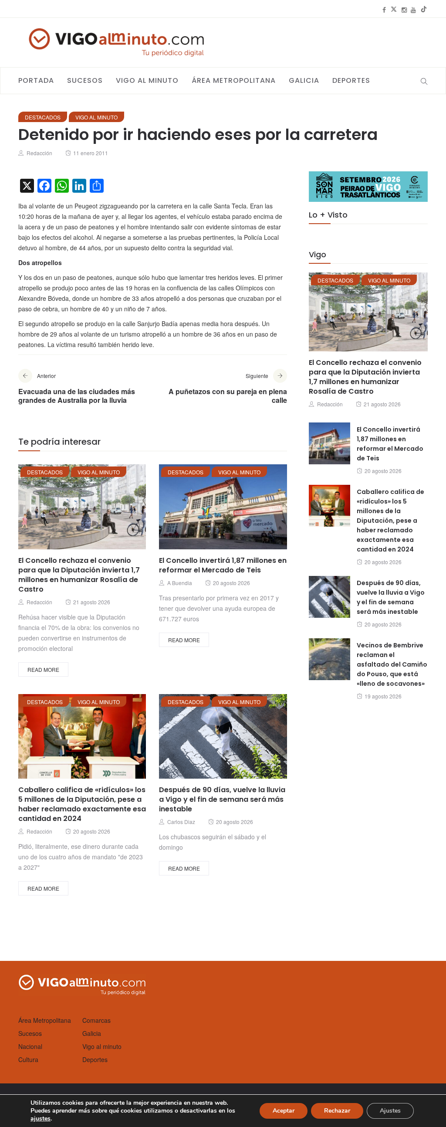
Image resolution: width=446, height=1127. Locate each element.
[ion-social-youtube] (413, 9)
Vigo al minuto (147, 80)
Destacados (43, 117)
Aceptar (283, 1111)
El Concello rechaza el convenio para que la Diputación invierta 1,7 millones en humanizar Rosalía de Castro (79, 574)
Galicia (304, 80)
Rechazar (337, 1111)
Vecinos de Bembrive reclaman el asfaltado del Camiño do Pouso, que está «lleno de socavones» (392, 664)
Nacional (30, 1046)
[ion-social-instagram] (404, 9)
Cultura (28, 1059)
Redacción (39, 153)
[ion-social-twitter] (394, 10)
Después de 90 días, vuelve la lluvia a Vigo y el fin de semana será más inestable (222, 799)
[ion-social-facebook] (384, 9)
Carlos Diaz (181, 821)
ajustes (40, 1119)
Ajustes (390, 1111)
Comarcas (96, 1020)
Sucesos (85, 80)
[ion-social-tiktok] (424, 9)
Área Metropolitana (234, 80)
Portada (36, 80)
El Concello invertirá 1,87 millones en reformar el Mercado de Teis (223, 565)
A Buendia (179, 582)
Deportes (351, 80)
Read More (43, 669)
